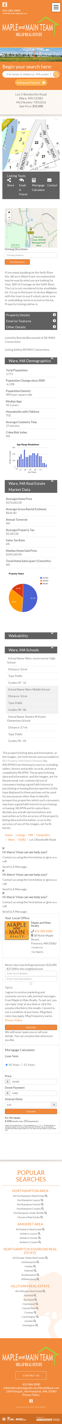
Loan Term (11, 1056)
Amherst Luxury (28, 1233)
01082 (22, 839)
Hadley (29, 1266)
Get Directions (17, 262)
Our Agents (37, 951)
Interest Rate (13, 1099)
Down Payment (15, 1087)
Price (8, 1076)
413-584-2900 (11, 10)
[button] (56, 74)
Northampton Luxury (28, 1200)
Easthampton (28, 1261)
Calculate (31, 1111)
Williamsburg (28, 1279)
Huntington (28, 1325)
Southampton (28, 1274)
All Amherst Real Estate (28, 1229)
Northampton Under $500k (29, 1212)
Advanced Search (28, 82)
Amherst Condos (29, 1242)
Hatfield (28, 1270)
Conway (28, 1312)
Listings (20, 835)
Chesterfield (28, 1308)
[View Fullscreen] (9, 224)
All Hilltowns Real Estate (28, 1291)
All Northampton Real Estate (28, 1195)
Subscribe (31, 1027)
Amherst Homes (29, 1237)
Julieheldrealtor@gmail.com (14, 13)
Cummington (29, 1316)
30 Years (14, 1064)
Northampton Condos (29, 1208)
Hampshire (43, 835)
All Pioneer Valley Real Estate (29, 1257)
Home (8, 835)
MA (30, 835)
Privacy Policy (13, 1020)
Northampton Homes (28, 1204)
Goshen (28, 1320)
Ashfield (28, 1295)
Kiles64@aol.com (48, 1388)
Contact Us (37, 947)
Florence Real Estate (28, 1217)
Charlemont (28, 1303)
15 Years (29, 1064)
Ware (11, 839)
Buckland (29, 1299)
